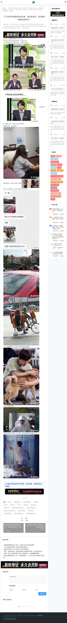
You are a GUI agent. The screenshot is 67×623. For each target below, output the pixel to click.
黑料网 (53, 199)
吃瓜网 (14, 8)
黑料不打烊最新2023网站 (17, 507)
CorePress (40, 615)
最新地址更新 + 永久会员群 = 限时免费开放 (16, 549)
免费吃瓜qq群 (17, 502)
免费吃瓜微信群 (27, 502)
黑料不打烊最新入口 (31, 507)
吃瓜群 (35, 8)
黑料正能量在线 (7, 513)
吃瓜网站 (30, 8)
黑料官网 (39, 9)
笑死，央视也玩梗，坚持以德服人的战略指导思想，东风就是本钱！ (23, 551)
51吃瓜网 (59, 156)
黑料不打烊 (26, 9)
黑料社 (11, 11)
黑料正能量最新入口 (18, 513)
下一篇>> (42, 529)
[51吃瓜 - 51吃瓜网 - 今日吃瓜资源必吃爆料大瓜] (33, 2)
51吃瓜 (10, 8)
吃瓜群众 (41, 8)
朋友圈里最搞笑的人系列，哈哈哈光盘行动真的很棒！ (19, 545)
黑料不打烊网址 (21, 510)
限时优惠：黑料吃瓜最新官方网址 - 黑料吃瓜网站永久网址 (57, 94)
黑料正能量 (30, 510)
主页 (5, 8)
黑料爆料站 (5, 11)
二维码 (26, 520)
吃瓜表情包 (11, 9)
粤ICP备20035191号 (11, 619)
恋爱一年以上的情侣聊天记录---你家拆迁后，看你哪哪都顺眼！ (22, 553)
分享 (22, 520)
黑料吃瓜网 (33, 9)
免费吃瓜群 (36, 502)
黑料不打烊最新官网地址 (9, 510)
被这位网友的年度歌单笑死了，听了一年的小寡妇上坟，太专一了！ (13, 527)
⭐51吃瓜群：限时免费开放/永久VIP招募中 (57, 219)
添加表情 (13, 585)
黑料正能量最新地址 (30, 513)
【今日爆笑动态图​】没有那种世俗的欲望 (15, 547)
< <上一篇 (6, 531)
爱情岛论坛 (18, 9)
